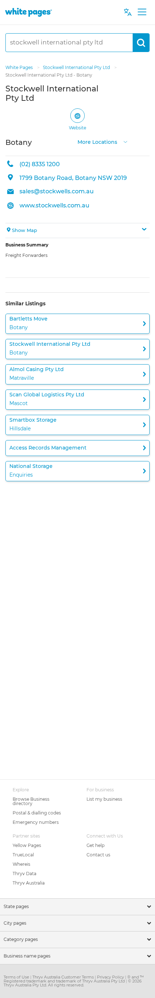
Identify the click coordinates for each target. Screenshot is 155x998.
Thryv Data (24, 873)
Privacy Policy (111, 977)
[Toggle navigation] (142, 12)
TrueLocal (23, 854)
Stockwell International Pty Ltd (77, 67)
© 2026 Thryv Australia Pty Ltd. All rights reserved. (73, 983)
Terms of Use (17, 977)
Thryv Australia (29, 883)
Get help (96, 845)
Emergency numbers (36, 822)
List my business (104, 799)
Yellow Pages (27, 845)
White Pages (19, 67)
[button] (77, 230)
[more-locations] (125, 141)
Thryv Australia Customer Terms (63, 977)
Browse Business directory (31, 801)
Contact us (98, 854)
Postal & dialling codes (37, 813)
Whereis (21, 864)
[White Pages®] (28, 12)
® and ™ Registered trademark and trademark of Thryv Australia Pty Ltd (74, 979)
